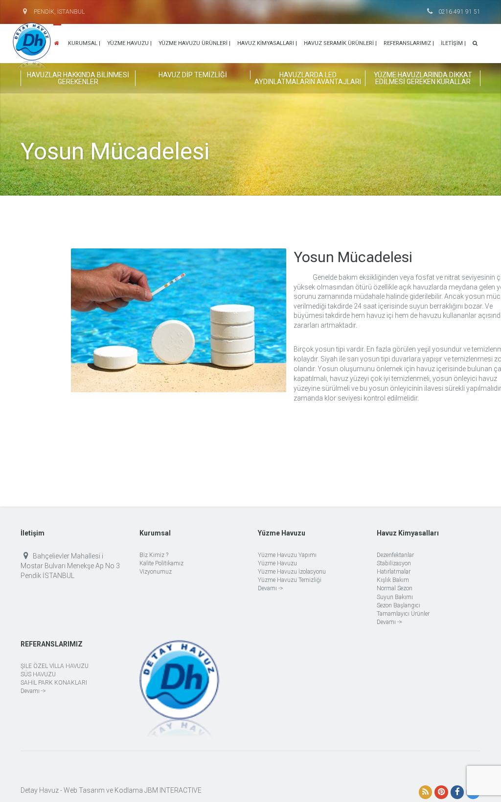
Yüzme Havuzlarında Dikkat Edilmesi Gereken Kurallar (423, 78)
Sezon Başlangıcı (398, 605)
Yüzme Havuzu (277, 563)
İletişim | (453, 43)
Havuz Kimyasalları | (267, 43)
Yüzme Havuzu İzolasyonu (292, 571)
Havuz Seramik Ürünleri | (340, 43)
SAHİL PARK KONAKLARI (54, 682)
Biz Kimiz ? (153, 555)
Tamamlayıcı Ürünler (403, 613)
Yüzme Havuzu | (129, 43)
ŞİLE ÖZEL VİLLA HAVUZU (55, 666)
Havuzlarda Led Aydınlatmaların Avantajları (307, 78)
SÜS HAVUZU (38, 674)
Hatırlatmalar (393, 571)
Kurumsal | (84, 43)
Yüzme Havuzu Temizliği (289, 580)
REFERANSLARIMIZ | (409, 43)
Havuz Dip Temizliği (193, 75)
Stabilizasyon (394, 563)
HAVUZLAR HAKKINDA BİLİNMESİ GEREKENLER (78, 78)
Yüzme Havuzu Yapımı (287, 555)
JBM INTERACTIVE (173, 790)
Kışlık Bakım (393, 580)
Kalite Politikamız (161, 563)
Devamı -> (270, 588)
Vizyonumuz (155, 571)
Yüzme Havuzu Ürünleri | (194, 43)
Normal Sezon (394, 588)
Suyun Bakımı (395, 597)
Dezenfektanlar (395, 555)
